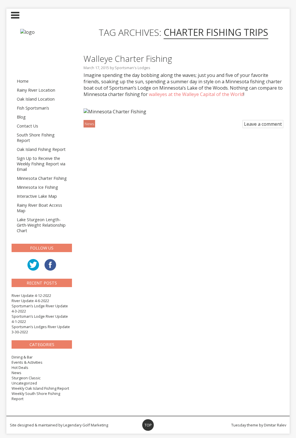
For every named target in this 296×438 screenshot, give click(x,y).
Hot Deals (20, 367)
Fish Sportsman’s (33, 108)
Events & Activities (27, 362)
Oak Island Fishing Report (41, 149)
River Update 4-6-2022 (30, 300)
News (16, 372)
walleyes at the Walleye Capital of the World (196, 94)
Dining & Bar (22, 357)
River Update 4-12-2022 (31, 295)
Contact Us (27, 126)
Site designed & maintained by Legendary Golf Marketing (59, 425)
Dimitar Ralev (275, 425)
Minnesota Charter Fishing (42, 178)
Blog (21, 117)
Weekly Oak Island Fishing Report (40, 388)
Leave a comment (263, 124)
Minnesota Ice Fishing (37, 187)
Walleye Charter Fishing (128, 58)
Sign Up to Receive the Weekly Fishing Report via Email (41, 164)
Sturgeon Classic (26, 377)
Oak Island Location (36, 99)
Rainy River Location (36, 90)
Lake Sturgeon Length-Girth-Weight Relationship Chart (41, 225)
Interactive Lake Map (37, 196)
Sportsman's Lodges (132, 67)
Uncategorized (24, 383)
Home (23, 81)
